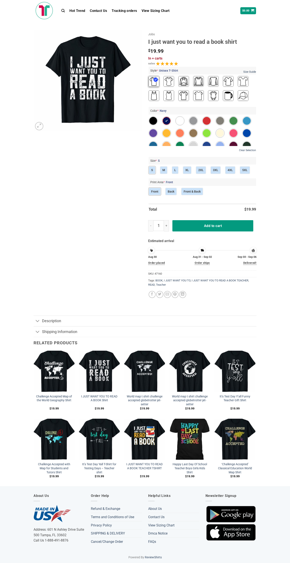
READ (151, 284)
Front (154, 191)
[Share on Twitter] (159, 294)
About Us (155, 509)
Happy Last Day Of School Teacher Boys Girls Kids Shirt (190, 468)
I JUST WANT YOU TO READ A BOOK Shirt (99, 398)
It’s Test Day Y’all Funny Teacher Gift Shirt (235, 398)
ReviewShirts (153, 557)
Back (171, 191)
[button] (63, 11)
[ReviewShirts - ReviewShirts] (44, 10)
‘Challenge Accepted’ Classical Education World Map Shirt (235, 468)
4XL (230, 170)
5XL (245, 170)
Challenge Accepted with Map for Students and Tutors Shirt (54, 468)
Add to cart (213, 226)
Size (155, 160)
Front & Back (192, 191)
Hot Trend (77, 11)
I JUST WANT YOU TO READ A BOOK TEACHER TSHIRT (144, 466)
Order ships (202, 262)
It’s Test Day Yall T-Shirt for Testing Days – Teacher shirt (99, 468)
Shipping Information (59, 332)
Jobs (151, 34)
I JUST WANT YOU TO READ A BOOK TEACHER (220, 280)
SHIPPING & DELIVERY (108, 533)
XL (187, 170)
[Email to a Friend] (167, 294)
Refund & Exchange (105, 509)
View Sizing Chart (155, 11)
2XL (201, 170)
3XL (215, 170)
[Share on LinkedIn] (182, 294)
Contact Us (98, 11)
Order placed (156, 262)
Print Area (161, 182)
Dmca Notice (158, 533)
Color (158, 110)
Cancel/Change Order (107, 542)
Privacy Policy (101, 525)
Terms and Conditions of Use (112, 517)
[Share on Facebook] (152, 294)
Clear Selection (247, 150)
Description (51, 321)
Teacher (161, 284)
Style (164, 70)
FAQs (152, 542)
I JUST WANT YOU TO (177, 280)
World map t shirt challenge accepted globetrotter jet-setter (144, 400)
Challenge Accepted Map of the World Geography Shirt (54, 398)
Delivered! (249, 262)
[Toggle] (38, 321)
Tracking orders (124, 11)
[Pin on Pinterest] (175, 294)
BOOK (159, 280)
